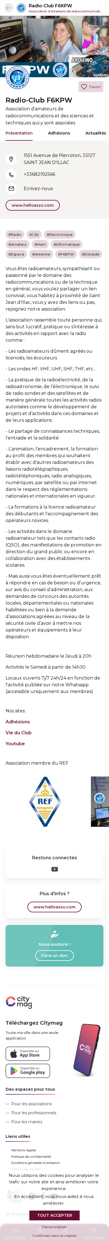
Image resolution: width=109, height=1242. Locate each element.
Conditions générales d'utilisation (35, 1163)
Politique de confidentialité (31, 1157)
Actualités (96, 133)
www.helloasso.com (33, 205)
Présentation (19, 133)
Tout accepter (54, 1215)
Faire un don (54, 955)
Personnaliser (54, 1227)
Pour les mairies (26, 1121)
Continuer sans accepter (54, 1235)
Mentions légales (23, 1150)
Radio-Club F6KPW (50, 5)
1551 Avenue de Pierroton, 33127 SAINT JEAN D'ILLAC (59, 159)
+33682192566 (39, 174)
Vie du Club (19, 732)
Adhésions (59, 133)
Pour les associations (31, 1103)
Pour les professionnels (33, 1112)
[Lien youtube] (54, 869)
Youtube (15, 743)
